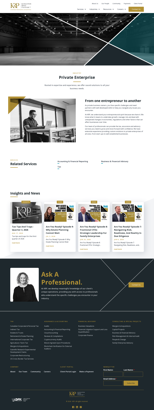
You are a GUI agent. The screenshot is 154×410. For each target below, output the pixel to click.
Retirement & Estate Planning (21, 336)
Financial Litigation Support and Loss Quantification (92, 330)
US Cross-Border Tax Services (22, 359)
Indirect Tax (15, 329)
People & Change (119, 339)
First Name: (108, 370)
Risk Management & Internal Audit (125, 336)
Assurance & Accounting (56, 321)
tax (12, 321)
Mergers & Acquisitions (19, 346)
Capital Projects (118, 329)
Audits (46, 326)
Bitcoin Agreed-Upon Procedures (57, 343)
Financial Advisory (87, 321)
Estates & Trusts (16, 333)
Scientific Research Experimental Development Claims (23, 350)
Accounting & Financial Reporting (57, 329)
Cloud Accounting (51, 333)
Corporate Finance (85, 335)
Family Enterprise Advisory (122, 343)
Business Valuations (86, 326)
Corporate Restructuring (20, 355)
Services (80, 9)
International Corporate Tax (21, 339)
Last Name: (129, 370)
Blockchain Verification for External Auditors (58, 347)
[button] (82, 9)
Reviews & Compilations (53, 336)
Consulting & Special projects (126, 321)
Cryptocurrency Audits (53, 339)
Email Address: (109, 379)
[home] (20, 6)
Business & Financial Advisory (123, 333)
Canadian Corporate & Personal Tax (24, 326)
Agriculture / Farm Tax (19, 343)
